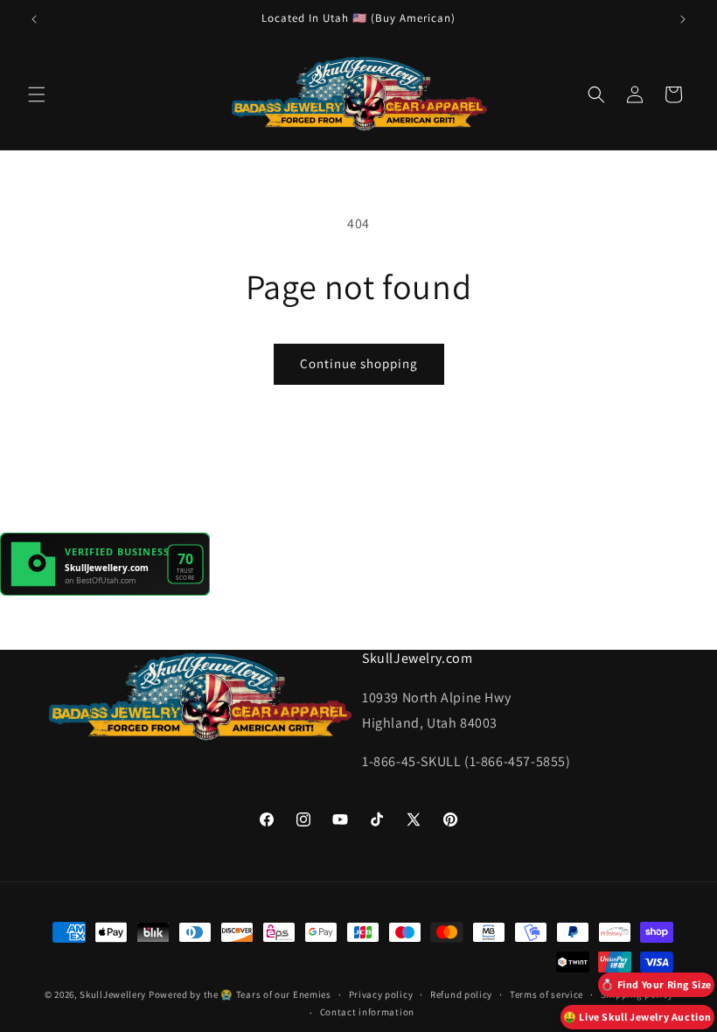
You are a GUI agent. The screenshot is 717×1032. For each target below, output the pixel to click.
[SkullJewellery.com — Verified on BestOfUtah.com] (105, 591)
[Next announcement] (683, 19)
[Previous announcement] (34, 19)
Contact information (367, 1012)
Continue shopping (359, 363)
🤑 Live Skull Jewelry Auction (637, 1016)
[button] (36, 94)
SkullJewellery (113, 994)
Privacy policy (381, 994)
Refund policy (461, 994)
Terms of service (546, 994)
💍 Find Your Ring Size (656, 984)
